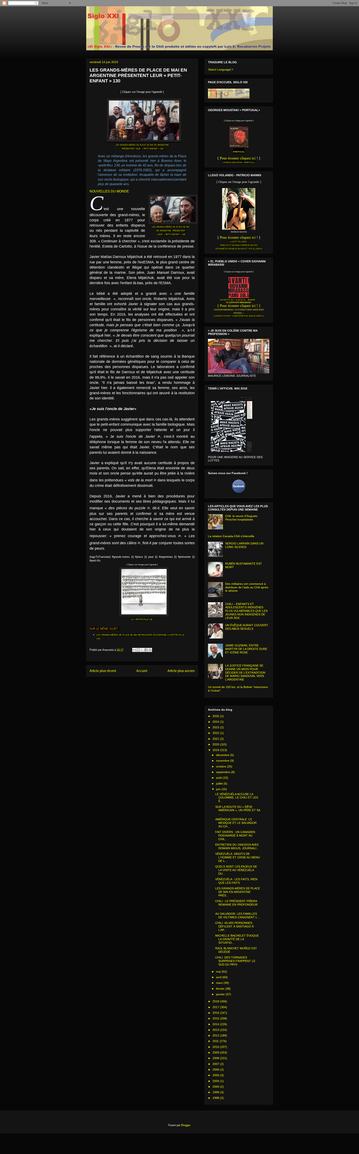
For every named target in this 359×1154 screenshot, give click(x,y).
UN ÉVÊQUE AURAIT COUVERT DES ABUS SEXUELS (246, 626)
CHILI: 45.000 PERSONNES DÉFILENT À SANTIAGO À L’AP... (234, 926)
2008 (216, 1058)
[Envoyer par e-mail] (134, 650)
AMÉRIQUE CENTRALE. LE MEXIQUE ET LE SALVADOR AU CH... (236, 823)
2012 (216, 1035)
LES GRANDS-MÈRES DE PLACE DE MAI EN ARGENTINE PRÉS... (237, 892)
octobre (221, 766)
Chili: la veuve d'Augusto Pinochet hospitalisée (241, 517)
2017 (216, 1007)
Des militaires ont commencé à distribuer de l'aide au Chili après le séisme (246, 587)
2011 (216, 1041)
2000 (216, 1086)
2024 (216, 721)
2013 (216, 1029)
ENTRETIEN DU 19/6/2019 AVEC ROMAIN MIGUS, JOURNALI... (237, 846)
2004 (216, 1081)
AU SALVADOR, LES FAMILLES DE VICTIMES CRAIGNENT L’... (237, 915)
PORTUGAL (238, 152)
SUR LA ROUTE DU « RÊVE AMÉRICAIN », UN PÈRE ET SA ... (237, 810)
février (220, 988)
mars (220, 982)
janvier (221, 994)
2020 (216, 744)
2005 (216, 1075)
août (219, 777)
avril (219, 977)
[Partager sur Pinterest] (150, 650)
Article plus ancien (181, 671)
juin (218, 789)
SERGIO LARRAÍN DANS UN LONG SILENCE (244, 545)
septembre (223, 772)
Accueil (141, 671)
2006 (216, 1069)
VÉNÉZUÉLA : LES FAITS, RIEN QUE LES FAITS (236, 881)
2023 (216, 727)
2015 (216, 1018)
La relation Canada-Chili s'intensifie (231, 536)
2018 (216, 1001)
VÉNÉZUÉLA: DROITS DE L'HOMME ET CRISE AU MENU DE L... (237, 857)
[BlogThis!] (138, 650)
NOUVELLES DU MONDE (109, 191)
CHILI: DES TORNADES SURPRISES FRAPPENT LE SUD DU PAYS (235, 961)
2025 (216, 716)
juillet (220, 783)
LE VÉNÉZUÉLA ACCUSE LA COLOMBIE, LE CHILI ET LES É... (236, 797)
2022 (216, 733)
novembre (223, 760)
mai (219, 971)
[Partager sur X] (142, 650)
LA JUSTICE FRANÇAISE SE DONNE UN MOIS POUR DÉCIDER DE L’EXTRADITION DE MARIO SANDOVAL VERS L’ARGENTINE (245, 672)
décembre (223, 755)
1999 (216, 1092)
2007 (216, 1064)
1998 (216, 1097)
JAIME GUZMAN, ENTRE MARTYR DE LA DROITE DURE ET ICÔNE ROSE (246, 649)
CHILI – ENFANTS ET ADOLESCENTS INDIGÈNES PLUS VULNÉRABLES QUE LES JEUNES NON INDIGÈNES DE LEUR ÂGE (246, 611)
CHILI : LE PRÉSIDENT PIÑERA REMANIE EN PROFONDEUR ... (236, 904)
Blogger (185, 1125)
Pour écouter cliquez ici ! (239, 158)
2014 (216, 1024)
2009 (216, 1052)
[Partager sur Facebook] (146, 650)
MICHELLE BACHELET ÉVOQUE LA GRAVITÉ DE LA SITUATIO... (237, 939)
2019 (216, 750)
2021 (216, 738)
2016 (216, 1012)
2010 (216, 1047)
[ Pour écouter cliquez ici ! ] (239, 306)
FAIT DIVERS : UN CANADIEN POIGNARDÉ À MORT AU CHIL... (235, 835)
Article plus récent (103, 671)
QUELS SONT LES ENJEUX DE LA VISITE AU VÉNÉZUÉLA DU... (236, 870)
